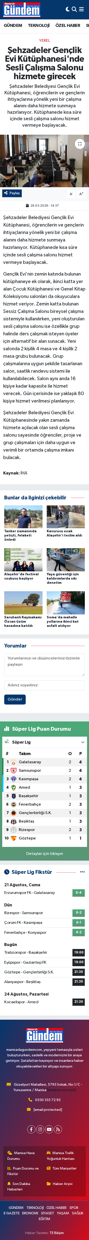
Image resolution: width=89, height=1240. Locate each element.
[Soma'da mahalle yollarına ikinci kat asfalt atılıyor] (66, 603)
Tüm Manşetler (64, 1168)
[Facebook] (31, 1129)
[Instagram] (40, 1129)
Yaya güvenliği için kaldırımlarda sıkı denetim (63, 579)
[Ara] (74, 9)
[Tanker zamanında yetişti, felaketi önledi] (23, 517)
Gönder (15, 699)
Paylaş (15, 193)
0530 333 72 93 (48, 1100)
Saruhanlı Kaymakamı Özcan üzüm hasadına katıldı (23, 622)
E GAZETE (12, 1213)
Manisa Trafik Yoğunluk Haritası (60, 1155)
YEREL (44, 41)
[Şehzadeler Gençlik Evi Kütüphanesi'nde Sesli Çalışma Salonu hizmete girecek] (44, 161)
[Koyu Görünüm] (68, 9)
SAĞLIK (77, 1213)
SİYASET (47, 1213)
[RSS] (58, 1129)
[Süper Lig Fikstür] (82, 872)
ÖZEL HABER (67, 25)
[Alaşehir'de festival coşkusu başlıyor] (23, 560)
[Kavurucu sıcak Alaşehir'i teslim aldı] (66, 517)
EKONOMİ (30, 1213)
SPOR (73, 1208)
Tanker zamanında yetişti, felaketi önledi (20, 535)
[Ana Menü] (81, 9)
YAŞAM (63, 1213)
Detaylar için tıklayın (44, 854)
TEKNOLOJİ (39, 25)
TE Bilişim (56, 1233)
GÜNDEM (13, 25)
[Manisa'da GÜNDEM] (21, 9)
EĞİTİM (44, 1219)
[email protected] (61, 1090)
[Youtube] (49, 1129)
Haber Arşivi (62, 1184)
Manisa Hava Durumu (21, 1155)
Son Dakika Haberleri (18, 1186)
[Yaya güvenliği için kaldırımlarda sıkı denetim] (66, 560)
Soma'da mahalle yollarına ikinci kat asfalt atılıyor (63, 622)
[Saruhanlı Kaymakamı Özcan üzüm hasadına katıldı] (23, 603)
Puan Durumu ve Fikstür (23, 1171)
